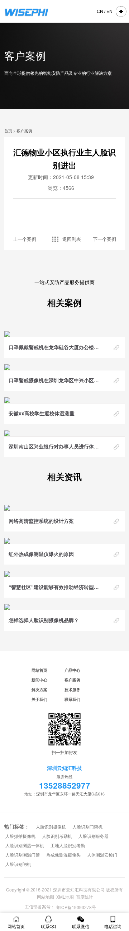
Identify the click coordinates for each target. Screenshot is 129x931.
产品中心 (72, 670)
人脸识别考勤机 (57, 836)
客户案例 (24, 130)
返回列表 (71, 239)
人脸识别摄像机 (51, 827)
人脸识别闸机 (18, 864)
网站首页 (39, 670)
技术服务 (72, 689)
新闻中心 (39, 680)
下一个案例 (104, 239)
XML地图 (65, 897)
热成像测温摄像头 (63, 855)
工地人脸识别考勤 (68, 845)
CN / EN (105, 11)
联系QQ (48, 926)
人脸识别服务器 (93, 836)
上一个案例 (24, 239)
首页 (8, 130)
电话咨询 (112, 926)
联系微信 (80, 926)
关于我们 (39, 699)
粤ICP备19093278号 (76, 907)
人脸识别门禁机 (87, 827)
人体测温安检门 (102, 855)
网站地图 (45, 897)
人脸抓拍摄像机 (20, 836)
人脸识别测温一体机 (24, 845)
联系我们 (72, 699)
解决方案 (39, 689)
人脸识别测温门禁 (22, 855)
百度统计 (84, 897)
